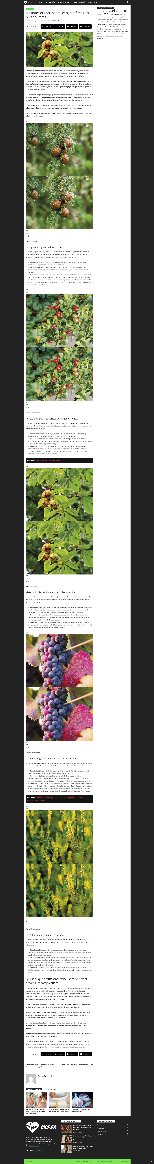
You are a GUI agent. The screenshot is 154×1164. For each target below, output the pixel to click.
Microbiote (100, 29)
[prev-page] (89, 1089)
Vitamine (99, 36)
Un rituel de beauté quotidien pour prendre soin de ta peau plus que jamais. (35, 1111)
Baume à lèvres (101, 26)
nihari (114, 24)
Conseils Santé (79, 2)
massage (119, 29)
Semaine (104, 21)
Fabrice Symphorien (34, 20)
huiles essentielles (123, 19)
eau (108, 22)
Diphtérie (107, 26)
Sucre (103, 24)
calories (118, 14)
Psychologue (105, 19)
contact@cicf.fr (40, 1150)
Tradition (124, 33)
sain (99, 24)
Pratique (116, 33)
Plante (120, 36)
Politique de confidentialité (104, 1161)
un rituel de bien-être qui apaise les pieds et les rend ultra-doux (59, 1110)
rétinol (124, 17)
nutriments (113, 19)
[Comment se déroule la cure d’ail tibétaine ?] (82, 1100)
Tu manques (116, 21)
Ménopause (100, 11)
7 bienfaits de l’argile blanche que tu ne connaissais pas (77, 1066)
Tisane (98, 17)
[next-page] (92, 1089)
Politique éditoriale (88, 1161)
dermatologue (109, 33)
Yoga (107, 24)
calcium (116, 36)
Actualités (50, 2)
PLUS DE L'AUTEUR (50, 1089)
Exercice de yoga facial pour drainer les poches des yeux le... (82, 1138)
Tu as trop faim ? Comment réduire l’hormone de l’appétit (40, 1066)
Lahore (112, 36)
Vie (105, 31)
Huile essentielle (120, 31)
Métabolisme (100, 31)
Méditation (100, 38)
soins (110, 12)
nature (120, 33)
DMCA (116, 1161)
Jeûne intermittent (117, 26)
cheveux (119, 11)
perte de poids (106, 36)
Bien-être (105, 11)
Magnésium (113, 17)
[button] (127, 2)
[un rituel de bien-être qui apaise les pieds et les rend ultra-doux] (59, 1100)
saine (113, 14)
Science (111, 29)
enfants (108, 17)
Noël (105, 17)
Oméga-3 (106, 29)
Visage (126, 31)
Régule (110, 24)
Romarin (122, 21)
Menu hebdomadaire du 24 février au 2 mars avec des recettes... (82, 1127)
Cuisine (124, 29)
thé (118, 17)
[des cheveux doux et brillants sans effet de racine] (66, 1149)
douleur (123, 14)
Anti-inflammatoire (101, 33)
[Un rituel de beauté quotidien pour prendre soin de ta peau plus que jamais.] (36, 1100)
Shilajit (120, 17)
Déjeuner (99, 19)
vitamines (99, 21)
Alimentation (63, 2)
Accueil (39, 2)
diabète (113, 31)
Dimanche (99, 14)
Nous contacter (124, 1161)
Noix (111, 26)
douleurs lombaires (121, 24)
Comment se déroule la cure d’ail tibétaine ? (81, 1110)
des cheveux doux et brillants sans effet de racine (83, 1147)
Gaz (102, 17)
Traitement (93, 2)
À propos (78, 1161)
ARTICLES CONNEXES (34, 1089)
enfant (111, 21)
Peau (106, 14)
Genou (115, 29)
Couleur (109, 31)
